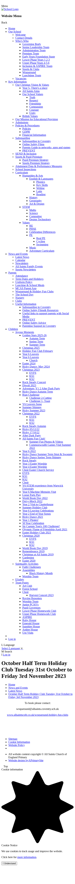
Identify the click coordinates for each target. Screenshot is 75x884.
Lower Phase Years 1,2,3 (36, 59)
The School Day (24, 294)
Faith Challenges (31, 567)
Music (32, 247)
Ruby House (29, 620)
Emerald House (30, 623)
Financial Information (34, 134)
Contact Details (23, 37)
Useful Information (25, 303)
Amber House (30, 629)
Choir (25, 482)
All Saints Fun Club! (33, 438)
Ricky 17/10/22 (30, 432)
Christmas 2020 (31, 535)
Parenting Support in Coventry (39, 325)
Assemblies (28, 570)
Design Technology (40, 219)
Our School (14, 31)
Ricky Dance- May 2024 (36, 366)
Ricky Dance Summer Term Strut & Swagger (47, 454)
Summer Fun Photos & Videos (46, 441)
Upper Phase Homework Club (39, 613)
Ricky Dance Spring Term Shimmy (41, 457)
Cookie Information (19, 741)
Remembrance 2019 (33, 551)
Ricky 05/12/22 (30, 429)
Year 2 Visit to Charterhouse (37, 504)
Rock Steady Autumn (34, 426)
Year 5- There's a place (34, 87)
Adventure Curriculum (41, 250)
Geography (35, 200)
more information (26, 857)
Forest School (30, 588)
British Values (30, 116)
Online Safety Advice (34, 322)
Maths (32, 210)
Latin (39, 191)
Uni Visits (27, 632)
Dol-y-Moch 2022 (32, 501)
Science (33, 213)
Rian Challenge (30, 394)
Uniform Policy (23, 282)
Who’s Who (22, 40)
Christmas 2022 (31, 413)
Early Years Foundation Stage (38, 56)
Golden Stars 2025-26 (34, 335)
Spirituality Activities (26, 563)
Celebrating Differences (42, 231)
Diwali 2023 (29, 385)
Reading (41, 194)
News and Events (18, 253)
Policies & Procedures (27, 125)
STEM (26, 206)
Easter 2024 (28, 363)
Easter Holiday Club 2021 (36, 532)
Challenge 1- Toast (39, 401)
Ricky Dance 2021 (32, 516)
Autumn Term (37, 338)
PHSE (32, 228)
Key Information (17, 81)
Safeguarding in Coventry (36, 141)
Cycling (40, 241)
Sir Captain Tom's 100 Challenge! (41, 526)
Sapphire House (31, 626)
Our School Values (32, 94)
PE (31, 235)
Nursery (19, 297)
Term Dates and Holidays (29, 278)
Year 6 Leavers (30, 354)
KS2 (31, 379)
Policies (26, 128)
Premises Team (30, 53)
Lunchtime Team (31, 75)
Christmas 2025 (31, 347)
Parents (12, 272)
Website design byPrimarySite (25, 760)
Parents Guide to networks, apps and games (46, 147)
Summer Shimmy (32, 407)
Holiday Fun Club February (37, 350)
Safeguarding (22, 138)
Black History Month (41, 573)
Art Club (27, 585)
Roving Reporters (32, 598)
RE (31, 225)
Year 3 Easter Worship (34, 463)
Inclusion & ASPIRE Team (37, 66)
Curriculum (21, 172)
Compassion (36, 106)
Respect (33, 100)
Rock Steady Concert (34, 382)
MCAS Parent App (25, 288)
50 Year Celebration (33, 523)
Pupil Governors (31, 607)
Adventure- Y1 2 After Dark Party (41, 388)
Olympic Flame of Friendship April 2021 (44, 529)
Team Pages (22, 582)
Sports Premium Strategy (36, 163)
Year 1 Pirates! (30, 520)
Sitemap (12, 738)
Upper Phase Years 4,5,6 (35, 62)
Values (26, 222)
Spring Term (36, 341)
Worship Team (30, 576)
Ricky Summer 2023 (33, 410)
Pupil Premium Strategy (35, 159)
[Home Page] (9, 9)
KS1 (31, 376)
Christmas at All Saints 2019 (38, 554)
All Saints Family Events (29, 266)
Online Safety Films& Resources (40, 310)
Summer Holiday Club (34, 507)
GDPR (26, 131)
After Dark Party (31, 435)
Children (13, 329)
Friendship (35, 103)
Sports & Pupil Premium (28, 156)
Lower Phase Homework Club (39, 610)
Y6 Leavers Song (32, 404)
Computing (35, 216)
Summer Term (37, 344)
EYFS (32, 372)
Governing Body (31, 44)
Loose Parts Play (31, 494)
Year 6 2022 (29, 451)
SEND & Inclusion (25, 153)
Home (11, 28)
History (33, 197)
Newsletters (21, 263)
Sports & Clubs (30, 69)
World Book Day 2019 (35, 548)
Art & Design (36, 203)
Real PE (40, 238)
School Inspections (25, 169)
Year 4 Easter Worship (34, 466)
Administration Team (34, 50)
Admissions (21, 122)
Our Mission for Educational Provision (36, 119)
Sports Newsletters (25, 269)
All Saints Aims (31, 91)
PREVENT (28, 150)
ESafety (19, 579)
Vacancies (20, 78)
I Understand (9, 863)
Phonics (40, 181)
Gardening (28, 557)
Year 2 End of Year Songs (36, 513)
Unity (32, 113)
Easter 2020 (28, 560)
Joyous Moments (24, 332)
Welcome (20, 34)
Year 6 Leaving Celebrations (38, 510)
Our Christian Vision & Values (32, 84)
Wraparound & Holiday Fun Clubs (34, 291)
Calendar (20, 260)
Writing (40, 188)
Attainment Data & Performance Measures (38, 166)
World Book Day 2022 (35, 498)
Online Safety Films (33, 144)
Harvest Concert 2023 (41, 595)
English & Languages (41, 178)
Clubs (18, 300)
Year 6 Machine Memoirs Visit (39, 491)
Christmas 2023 (31, 369)
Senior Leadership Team (35, 47)
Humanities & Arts (32, 175)
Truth (32, 97)
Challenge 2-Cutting (40, 397)
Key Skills (42, 185)
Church (33, 360)
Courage (34, 109)
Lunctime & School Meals (29, 285)
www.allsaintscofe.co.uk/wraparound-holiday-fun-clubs (37, 714)
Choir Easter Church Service (38, 469)
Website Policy (16, 745)
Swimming (42, 244)
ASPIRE (27, 617)
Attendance (21, 275)
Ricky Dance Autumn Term (37, 391)
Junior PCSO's (30, 604)
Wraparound (29, 72)
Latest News (22, 257)
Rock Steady (29, 460)
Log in (12, 639)
